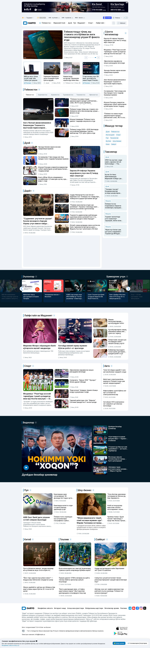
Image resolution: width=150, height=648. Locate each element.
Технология (114, 138)
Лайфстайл (100, 23)
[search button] (114, 23)
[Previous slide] (86, 57)
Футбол (108, 141)
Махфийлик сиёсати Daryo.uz (10, 645)
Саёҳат (113, 144)
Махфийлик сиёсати (45, 608)
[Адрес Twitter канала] (144, 608)
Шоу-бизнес (117, 141)
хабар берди (90, 44)
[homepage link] (29, 23)
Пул (74, 23)
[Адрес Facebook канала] (137, 608)
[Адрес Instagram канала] (141, 608)
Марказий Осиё (59, 23)
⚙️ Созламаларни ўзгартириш (137, 643)
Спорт (90, 23)
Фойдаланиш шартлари (94, 608)
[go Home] (28, 608)
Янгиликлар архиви (111, 608)
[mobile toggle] (40, 23)
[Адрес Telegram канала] (130, 608)
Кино (107, 144)
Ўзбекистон (46, 23)
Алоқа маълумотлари (75, 608)
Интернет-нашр (60, 608)
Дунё (70, 23)
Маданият (81, 23)
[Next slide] (98, 57)
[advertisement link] (107, 18)
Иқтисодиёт (110, 135)
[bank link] (41, 18)
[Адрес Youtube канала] (133, 608)
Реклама (123, 608)
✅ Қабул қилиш (119, 643)
